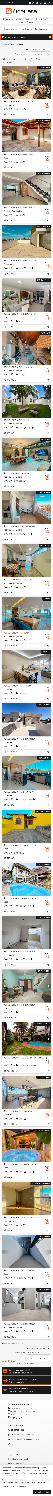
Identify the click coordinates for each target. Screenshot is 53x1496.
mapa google (16, 1418)
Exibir (28, 50)
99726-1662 (17, 1430)
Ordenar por (20, 54)
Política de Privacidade (36, 1483)
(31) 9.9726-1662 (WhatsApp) (22, 1435)
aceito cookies (43, 1492)
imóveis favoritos (17, 1464)
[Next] (47, 82)
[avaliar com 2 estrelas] (6, 1361)
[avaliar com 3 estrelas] (8, 1361)
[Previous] (5, 82)
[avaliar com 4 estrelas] (11, 1361)
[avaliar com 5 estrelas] (14, 1361)
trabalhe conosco (17, 1444)
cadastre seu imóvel (19, 1459)
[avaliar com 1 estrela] (3, 1361)
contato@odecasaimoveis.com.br (24, 1439)
